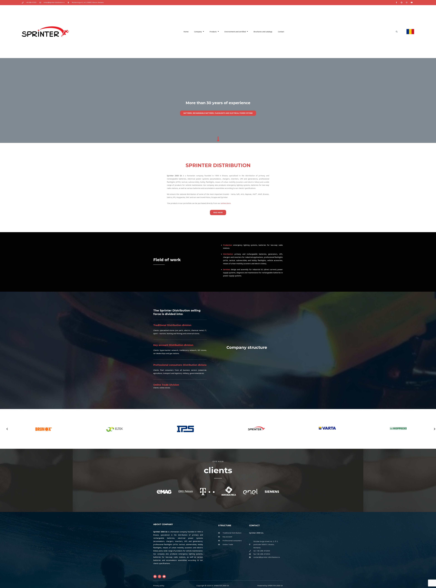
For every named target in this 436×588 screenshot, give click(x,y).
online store (226, 203)
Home (185, 31)
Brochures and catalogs (263, 31)
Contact (281, 31)
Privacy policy (158, 585)
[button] (7, 429)
